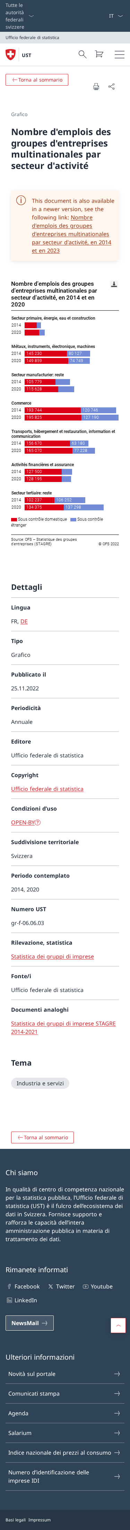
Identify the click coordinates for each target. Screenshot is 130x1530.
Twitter (65, 1286)
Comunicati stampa (34, 1393)
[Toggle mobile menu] (119, 55)
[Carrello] (99, 54)
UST (26, 55)
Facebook (27, 1286)
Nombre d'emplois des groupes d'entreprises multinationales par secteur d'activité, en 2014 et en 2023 (71, 234)
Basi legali (16, 1520)
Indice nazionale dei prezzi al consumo (59, 1452)
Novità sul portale (31, 1374)
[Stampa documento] (96, 86)
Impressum (39, 1520)
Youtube (102, 1286)
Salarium (20, 1433)
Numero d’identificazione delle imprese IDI (48, 1476)
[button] (118, 1325)
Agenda (18, 1413)
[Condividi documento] (111, 86)
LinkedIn (26, 1300)
